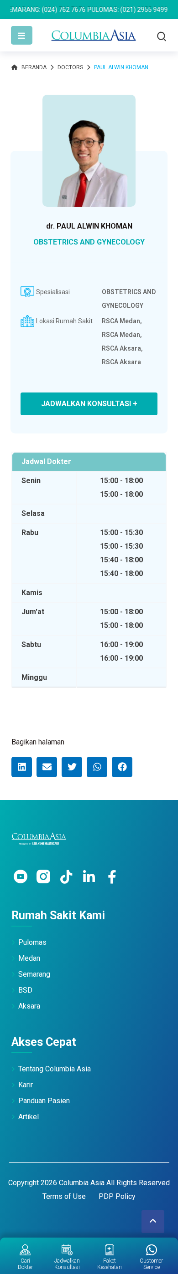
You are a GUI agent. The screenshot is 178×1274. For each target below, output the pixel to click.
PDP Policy (117, 1196)
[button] (21, 767)
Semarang (34, 974)
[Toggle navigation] (21, 35)
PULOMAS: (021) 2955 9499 (112, 9)
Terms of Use (64, 1196)
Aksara (29, 1006)
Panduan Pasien (44, 1100)
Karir (25, 1084)
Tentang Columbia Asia (54, 1069)
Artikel (28, 1116)
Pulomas (32, 942)
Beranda (34, 67)
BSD (25, 990)
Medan (29, 958)
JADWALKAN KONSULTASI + (89, 403)
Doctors (70, 67)
